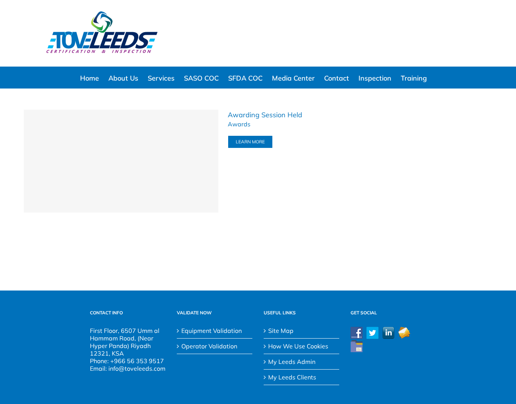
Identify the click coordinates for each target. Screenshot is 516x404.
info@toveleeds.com (136, 368)
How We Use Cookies (298, 346)
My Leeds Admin (291, 361)
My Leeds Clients (292, 377)
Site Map (281, 330)
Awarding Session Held (265, 114)
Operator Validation (209, 346)
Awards (239, 124)
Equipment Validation (211, 330)
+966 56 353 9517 (137, 361)
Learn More (250, 142)
